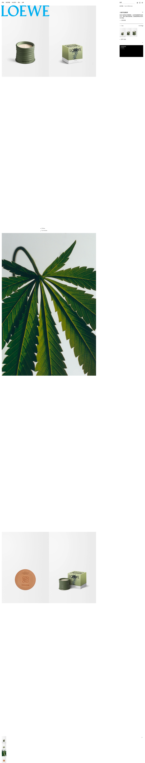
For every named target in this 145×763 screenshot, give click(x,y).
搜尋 (121, 2)
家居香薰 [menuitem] (8, 2)
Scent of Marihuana (128, 6)
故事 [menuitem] (23, 2)
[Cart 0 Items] (142, 3)
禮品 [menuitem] (19, 2)
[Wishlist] (140, 3)
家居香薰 (121, 6)
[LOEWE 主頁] (25, 10)
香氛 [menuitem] (3, 2)
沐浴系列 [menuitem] (14, 2)
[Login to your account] (137, 3)
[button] (25, 119)
